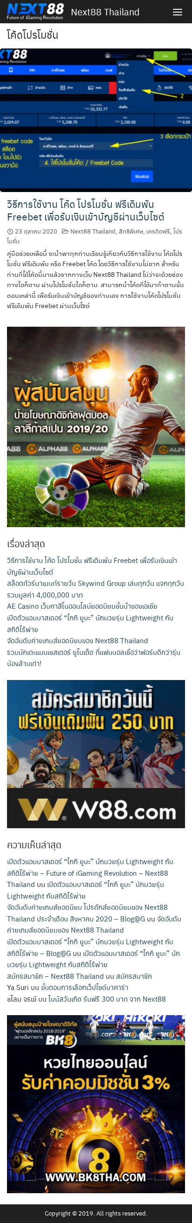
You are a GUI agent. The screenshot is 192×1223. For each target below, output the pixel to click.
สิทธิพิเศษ (131, 231)
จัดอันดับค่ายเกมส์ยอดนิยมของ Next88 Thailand (77, 640)
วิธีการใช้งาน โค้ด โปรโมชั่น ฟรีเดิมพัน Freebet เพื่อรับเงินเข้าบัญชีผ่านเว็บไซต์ (86, 210)
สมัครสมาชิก (134, 976)
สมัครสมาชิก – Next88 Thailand (55, 976)
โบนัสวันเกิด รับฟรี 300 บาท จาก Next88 (107, 998)
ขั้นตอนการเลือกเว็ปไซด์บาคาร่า (84, 987)
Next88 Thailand (105, 11)
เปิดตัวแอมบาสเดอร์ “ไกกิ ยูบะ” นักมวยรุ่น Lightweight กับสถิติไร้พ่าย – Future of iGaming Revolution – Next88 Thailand (90, 872)
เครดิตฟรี (158, 231)
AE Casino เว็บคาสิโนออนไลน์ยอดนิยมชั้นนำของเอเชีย (82, 606)
